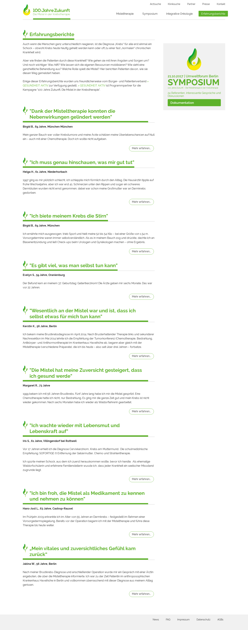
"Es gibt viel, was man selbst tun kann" (74, 265)
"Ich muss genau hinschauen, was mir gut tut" (82, 162)
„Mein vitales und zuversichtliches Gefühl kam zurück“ (83, 551)
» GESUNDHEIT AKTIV (91, 85)
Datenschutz (203, 619)
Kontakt (221, 4)
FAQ (168, 619)
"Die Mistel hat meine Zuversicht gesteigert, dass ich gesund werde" (86, 373)
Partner (191, 4)
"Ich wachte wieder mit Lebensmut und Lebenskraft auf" (75, 428)
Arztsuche (155, 4)
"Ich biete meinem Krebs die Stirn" (69, 216)
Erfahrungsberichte (213, 13)
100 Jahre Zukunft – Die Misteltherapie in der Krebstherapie (193, 88)
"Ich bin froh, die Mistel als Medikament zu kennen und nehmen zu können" (87, 496)
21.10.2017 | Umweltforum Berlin (193, 76)
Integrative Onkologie (179, 13)
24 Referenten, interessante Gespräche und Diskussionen (194, 94)
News (156, 619)
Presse (206, 4)
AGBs (220, 619)
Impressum (183, 619)
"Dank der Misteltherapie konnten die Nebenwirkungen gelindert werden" (72, 114)
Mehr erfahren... (141, 148)
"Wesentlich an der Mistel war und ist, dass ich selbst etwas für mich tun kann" (83, 313)
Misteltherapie (125, 13)
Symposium (150, 13)
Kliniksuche (174, 4)
